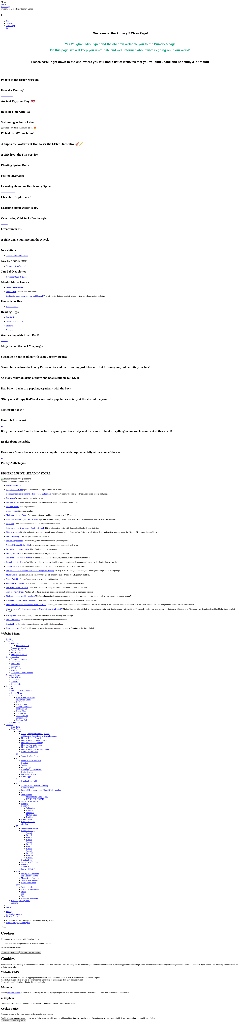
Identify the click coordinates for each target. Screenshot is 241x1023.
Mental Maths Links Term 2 (37, 797)
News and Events (13, 675)
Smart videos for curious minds (18, 558)
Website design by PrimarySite (18, 923)
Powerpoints (11, 615)
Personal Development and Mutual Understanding (41, 790)
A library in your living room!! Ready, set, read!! (25, 528)
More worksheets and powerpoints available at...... (26, 605)
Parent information (28, 882)
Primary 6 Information (30, 873)
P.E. (22, 792)
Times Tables (11, 292)
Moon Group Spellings (30, 878)
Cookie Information (14, 914)
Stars (23, 896)
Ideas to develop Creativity (31, 738)
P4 (17, 783)
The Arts (24, 824)
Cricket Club (21, 713)
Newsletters (15, 679)
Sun (22, 894)
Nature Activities (12, 579)
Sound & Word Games (30, 756)
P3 (17, 779)
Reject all (5, 952)
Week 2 (29, 835)
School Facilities (22, 646)
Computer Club (22, 716)
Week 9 (29, 851)
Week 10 (29, 853)
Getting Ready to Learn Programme (35, 734)
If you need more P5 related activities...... (22, 600)
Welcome (14, 643)
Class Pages (10, 26)
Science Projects (12, 566)
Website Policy (12, 916)
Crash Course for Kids (15, 562)
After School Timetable (25, 697)
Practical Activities (28, 774)
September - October (29, 887)
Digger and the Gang (14, 489)
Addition (29, 810)
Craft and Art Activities (15, 592)
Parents (9, 686)
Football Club (21, 709)
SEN (13, 688)
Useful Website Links (29, 752)
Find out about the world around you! (21, 596)
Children (9, 23)
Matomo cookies (13, 993)
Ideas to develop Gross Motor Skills (35, 749)
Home (8, 21)
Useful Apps (26, 776)
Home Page (5, 7)
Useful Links (16, 722)
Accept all (15, 952)
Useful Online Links (29, 819)
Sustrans (14, 903)
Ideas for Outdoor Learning (32, 743)
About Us (10, 641)
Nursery (19, 731)
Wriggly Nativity (27, 788)
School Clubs (16, 695)
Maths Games (11, 575)
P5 (7, 28)
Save (23, 1021)
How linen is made (13, 628)
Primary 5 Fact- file (13, 485)
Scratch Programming (14, 541)
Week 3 (29, 837)
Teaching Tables (12, 507)
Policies (14, 670)
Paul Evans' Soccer (23, 700)
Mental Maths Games (14, 287)
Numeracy (10, 330)
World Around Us (28, 822)
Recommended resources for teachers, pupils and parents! (29, 494)
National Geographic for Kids (18, 545)
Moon (23, 892)
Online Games (27, 772)
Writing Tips (26, 767)
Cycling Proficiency (24, 706)
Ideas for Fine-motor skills (31, 745)
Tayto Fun (10, 524)
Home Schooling (12, 306)
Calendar (14, 682)
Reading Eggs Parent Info (31, 770)
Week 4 (29, 840)
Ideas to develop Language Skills (34, 740)
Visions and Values (18, 648)
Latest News (16, 677)
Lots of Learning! (13, 536)
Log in (3, 4)
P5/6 (18, 871)
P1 (17, 754)
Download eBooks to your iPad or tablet (22, 519)
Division (29, 817)
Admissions (15, 666)
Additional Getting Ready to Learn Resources (39, 736)
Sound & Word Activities (31, 761)
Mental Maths (26, 794)
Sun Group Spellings (29, 876)
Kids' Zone (15, 727)
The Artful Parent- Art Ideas (17, 588)
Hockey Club (21, 704)
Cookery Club (21, 720)
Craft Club (20, 702)
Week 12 (29, 858)
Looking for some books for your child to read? (25, 296)
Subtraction (30, 808)
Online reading (12, 511)
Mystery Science (12, 553)
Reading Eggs (11, 317)
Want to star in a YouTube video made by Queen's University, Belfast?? (34, 609)
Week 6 (29, 844)
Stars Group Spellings (29, 880)
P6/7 (18, 885)
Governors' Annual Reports (22, 673)
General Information (19, 659)
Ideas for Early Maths (29, 747)
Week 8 (29, 849)
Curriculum (15, 661)
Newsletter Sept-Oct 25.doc (17, 255)
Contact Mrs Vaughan (14, 321)
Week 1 (29, 833)
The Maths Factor (13, 620)
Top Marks (10, 498)
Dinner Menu (16, 693)
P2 (17, 758)
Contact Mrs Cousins (29, 801)
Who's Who (15, 652)
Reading (24, 763)
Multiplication (31, 815)
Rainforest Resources (29, 898)
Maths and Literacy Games (16, 515)
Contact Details (17, 650)
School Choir (21, 718)
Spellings (24, 765)
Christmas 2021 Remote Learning (34, 785)
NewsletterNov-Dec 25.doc (17, 266)
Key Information (12, 657)
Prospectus (15, 664)
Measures (30, 813)
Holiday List (16, 684)
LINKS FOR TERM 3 (35, 799)
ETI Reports (16, 668)
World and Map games (15, 583)
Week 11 (29, 855)
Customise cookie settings (30, 952)
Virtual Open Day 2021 (20, 901)
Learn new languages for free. (18, 549)
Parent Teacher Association (22, 691)
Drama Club (21, 711)
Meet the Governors (19, 655)
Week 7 (29, 846)
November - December (30, 889)
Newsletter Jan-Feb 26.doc (16, 277)
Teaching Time (12, 502)
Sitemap (9, 912)
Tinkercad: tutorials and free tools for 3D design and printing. (30, 570)
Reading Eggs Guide (29, 781)
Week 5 (29, 842)
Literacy (9, 326)
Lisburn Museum (13, 532)
